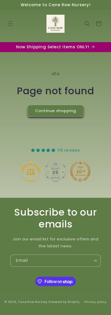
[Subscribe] (94, 261)
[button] (10, 23)
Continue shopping (55, 110)
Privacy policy (95, 302)
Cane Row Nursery (32, 302)
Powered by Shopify (64, 302)
